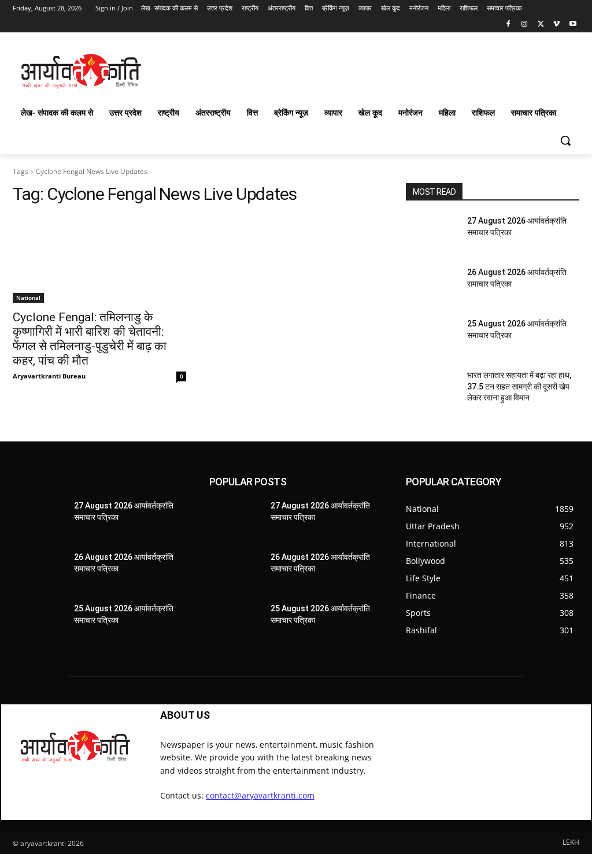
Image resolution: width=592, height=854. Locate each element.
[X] (540, 24)
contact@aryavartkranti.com (260, 795)
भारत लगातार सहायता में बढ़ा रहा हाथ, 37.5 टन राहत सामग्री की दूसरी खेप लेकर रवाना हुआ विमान (519, 386)
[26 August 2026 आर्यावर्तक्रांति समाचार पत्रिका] (432, 285)
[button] (565, 140)
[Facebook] (508, 24)
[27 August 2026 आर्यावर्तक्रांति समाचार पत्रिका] (432, 234)
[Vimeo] (556, 24)
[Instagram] (524, 24)
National (28, 298)
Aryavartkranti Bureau (49, 376)
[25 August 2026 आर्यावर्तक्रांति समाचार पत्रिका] (432, 336)
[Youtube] (572, 24)
